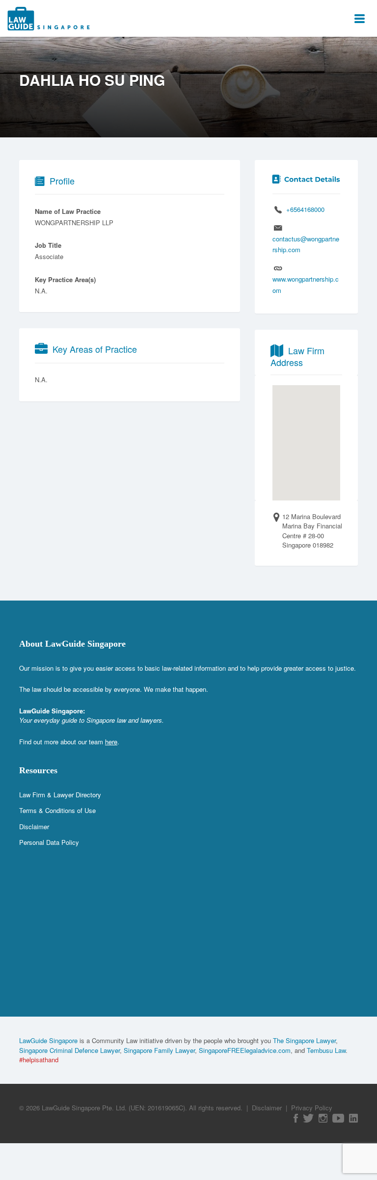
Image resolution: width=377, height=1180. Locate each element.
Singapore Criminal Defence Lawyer (69, 1050)
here (111, 741)
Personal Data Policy (49, 842)
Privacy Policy (311, 1107)
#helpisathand (38, 1059)
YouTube (338, 1118)
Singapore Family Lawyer (159, 1050)
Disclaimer (34, 826)
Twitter (308, 1118)
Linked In (353, 1118)
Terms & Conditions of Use (57, 810)
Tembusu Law (326, 1050)
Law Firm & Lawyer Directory (60, 794)
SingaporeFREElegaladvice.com (245, 1050)
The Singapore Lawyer (304, 1040)
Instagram (323, 1118)
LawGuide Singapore (48, 1040)
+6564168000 (305, 209)
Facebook (296, 1118)
